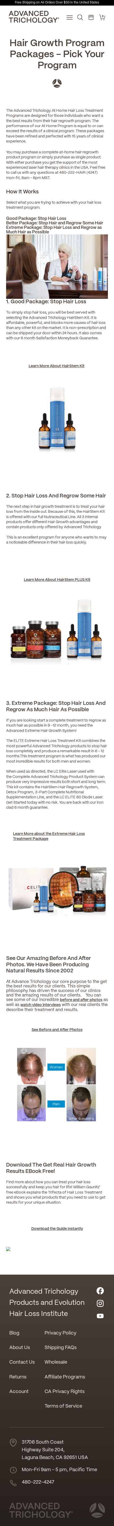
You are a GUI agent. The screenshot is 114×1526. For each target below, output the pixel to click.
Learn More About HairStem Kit (57, 366)
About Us (19, 1348)
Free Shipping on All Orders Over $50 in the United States (57, 2)
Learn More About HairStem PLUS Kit (57, 580)
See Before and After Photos (57, 1030)
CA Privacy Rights (65, 1392)
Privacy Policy (60, 1333)
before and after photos (81, 1000)
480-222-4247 (38, 1482)
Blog (14, 1333)
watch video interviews (40, 1005)
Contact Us (22, 1362)
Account (19, 1392)
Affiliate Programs (65, 1377)
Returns (18, 1377)
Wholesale (56, 1362)
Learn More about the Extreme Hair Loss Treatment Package (49, 836)
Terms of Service (63, 1406)
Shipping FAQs (61, 1348)
